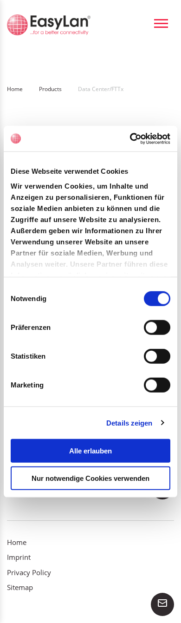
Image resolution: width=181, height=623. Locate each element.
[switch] (157, 327)
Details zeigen (129, 422)
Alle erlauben (90, 451)
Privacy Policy (29, 572)
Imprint (19, 557)
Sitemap (20, 587)
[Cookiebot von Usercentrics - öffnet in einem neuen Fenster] (130, 138)
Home (16, 542)
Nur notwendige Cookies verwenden (90, 478)
